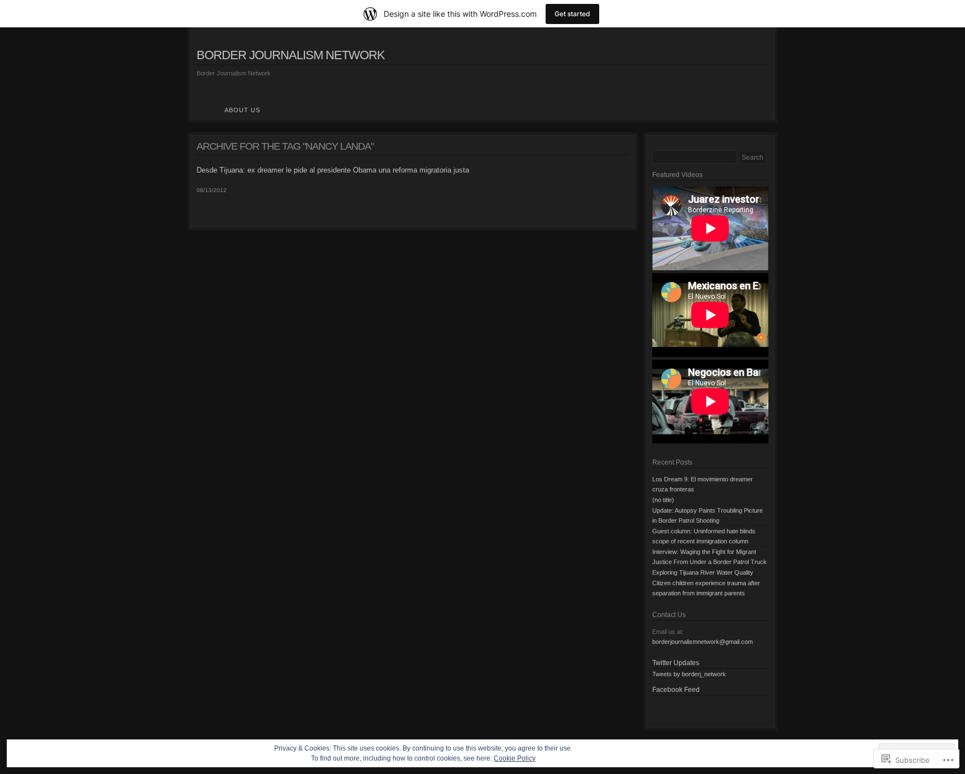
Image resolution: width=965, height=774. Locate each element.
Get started (572, 13)
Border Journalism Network (291, 55)
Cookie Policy (515, 758)
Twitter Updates (675, 663)
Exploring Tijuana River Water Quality (702, 572)
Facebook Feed (676, 690)
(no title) (663, 499)
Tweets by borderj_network (689, 674)
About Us (242, 110)
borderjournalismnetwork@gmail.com (702, 641)
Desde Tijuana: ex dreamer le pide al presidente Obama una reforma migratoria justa (333, 170)
